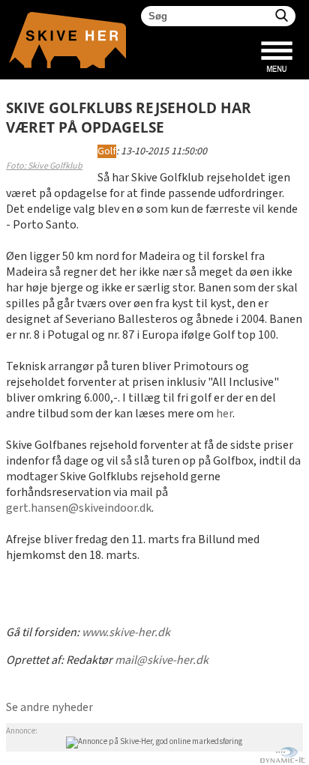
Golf (107, 151)
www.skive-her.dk (126, 633)
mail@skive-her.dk (161, 660)
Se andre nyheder (49, 708)
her (224, 414)
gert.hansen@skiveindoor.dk (79, 508)
